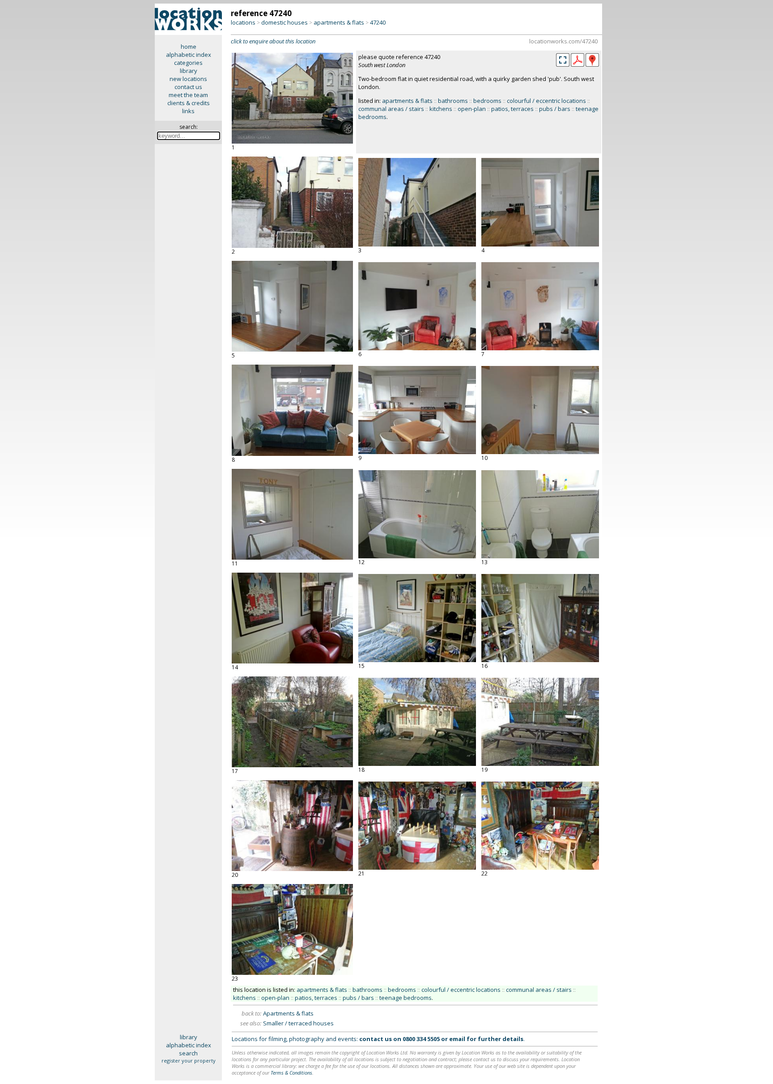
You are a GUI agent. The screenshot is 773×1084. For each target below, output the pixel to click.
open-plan (472, 109)
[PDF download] (577, 64)
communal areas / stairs (391, 109)
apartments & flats (339, 22)
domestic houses (284, 22)
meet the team (188, 95)
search (188, 1053)
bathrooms (453, 101)
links (188, 111)
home (188, 47)
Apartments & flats (288, 1013)
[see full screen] (562, 60)
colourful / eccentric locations (546, 101)
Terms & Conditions (291, 1072)
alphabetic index (188, 55)
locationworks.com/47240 (563, 41)
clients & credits (188, 103)
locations (243, 22)
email (457, 1039)
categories (188, 63)
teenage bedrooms (405, 998)
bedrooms (487, 101)
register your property (188, 1060)
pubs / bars (554, 109)
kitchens (440, 109)
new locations (188, 79)
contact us (188, 87)
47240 (378, 22)
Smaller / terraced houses (298, 1023)
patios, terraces (512, 109)
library (188, 71)
